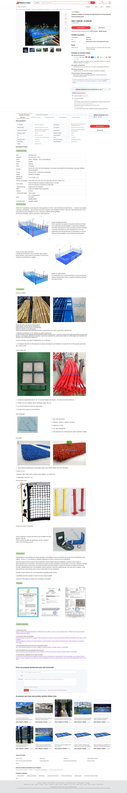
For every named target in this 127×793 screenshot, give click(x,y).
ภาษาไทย (85, 784)
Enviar (26, 690)
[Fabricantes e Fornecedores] (23, 2)
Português (41, 784)
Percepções (87, 782)
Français (46, 784)
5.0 (95, 117)
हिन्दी (81, 784)
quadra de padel (78, 775)
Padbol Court (42, 758)
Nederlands (66, 784)
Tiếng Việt (93, 784)
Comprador (88, 6)
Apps (101, 6)
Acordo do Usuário (51, 782)
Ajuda (96, 6)
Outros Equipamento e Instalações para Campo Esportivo (61, 9)
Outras (17, 763)
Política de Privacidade (60, 782)
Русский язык (51, 784)
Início (17, 9)
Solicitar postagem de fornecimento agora (57, 690)
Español (36, 784)
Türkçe (89, 784)
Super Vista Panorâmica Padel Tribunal (24, 760)
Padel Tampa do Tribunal (92, 758)
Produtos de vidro (91, 760)
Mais (17, 778)
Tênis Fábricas (42, 775)
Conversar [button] (102, 27)
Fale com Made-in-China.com (71, 782)
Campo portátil (19, 758)
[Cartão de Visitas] (109, 120)
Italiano (56, 784)
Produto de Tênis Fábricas (66, 775)
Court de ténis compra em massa (91, 775)
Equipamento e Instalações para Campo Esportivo (41, 9)
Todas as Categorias (22, 6)
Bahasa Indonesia (100, 784)
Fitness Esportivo (20, 775)
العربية (70, 784)
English (32, 784)
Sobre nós (39, 782)
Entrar (110, 3)
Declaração (45, 782)
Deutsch (60, 784)
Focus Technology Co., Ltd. (61, 786)
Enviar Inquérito (81, 27)
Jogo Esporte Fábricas (31, 775)
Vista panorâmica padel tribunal (70, 760)
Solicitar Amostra (103, 31)
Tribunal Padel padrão (44, 760)
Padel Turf (66, 758)
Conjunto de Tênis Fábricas (53, 775)
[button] (83, 117)
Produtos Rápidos (81, 782)
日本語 (78, 784)
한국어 (74, 784)
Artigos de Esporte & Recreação (24, 9)
